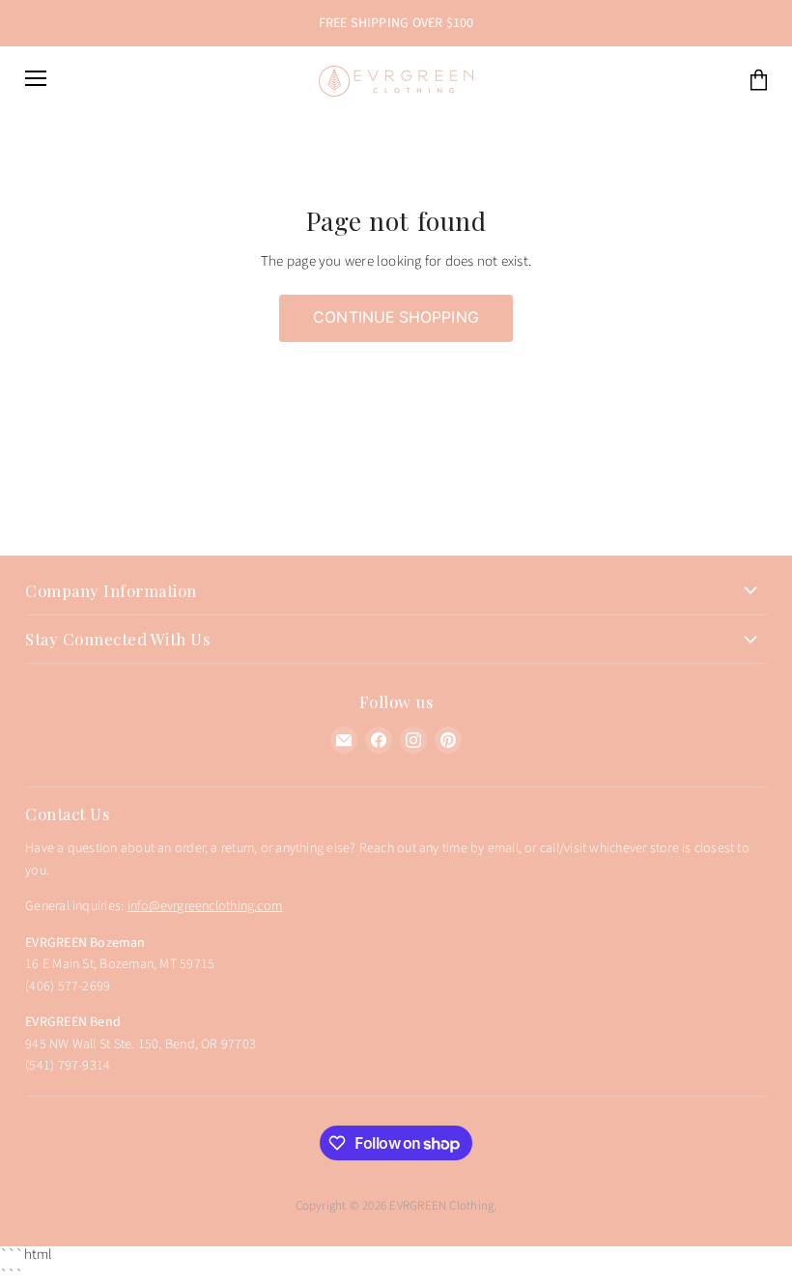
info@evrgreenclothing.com (205, 906)
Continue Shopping (396, 317)
